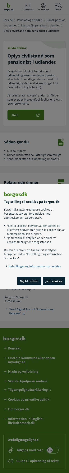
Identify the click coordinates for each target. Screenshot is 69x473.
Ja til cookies (54, 281)
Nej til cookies (29, 281)
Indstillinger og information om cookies (35, 266)
